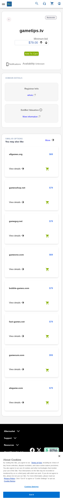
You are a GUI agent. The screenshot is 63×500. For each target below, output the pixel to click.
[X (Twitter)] (39, 450)
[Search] (37, 3)
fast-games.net (17, 321)
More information (30, 117)
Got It (31, 495)
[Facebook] (32, 450)
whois (30, 95)
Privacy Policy (9, 478)
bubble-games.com (19, 288)
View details (14, 168)
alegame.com (16, 388)
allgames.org (15, 154)
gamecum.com (16, 355)
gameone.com (16, 254)
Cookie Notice (9, 481)
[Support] (43, 3)
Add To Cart (31, 53)
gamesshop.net (17, 187)
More (47, 140)
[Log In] (58, 3)
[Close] (59, 456)
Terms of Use (36, 463)
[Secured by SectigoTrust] (51, 450)
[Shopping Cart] (51, 3)
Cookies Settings (31, 487)
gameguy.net (15, 221)
